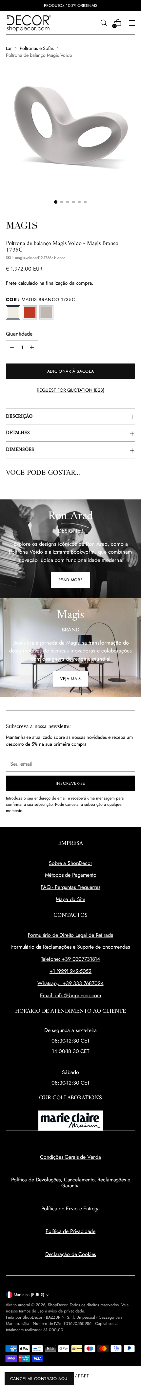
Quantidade (19, 334)
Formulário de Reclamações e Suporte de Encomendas (70, 947)
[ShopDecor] (29, 23)
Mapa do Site (70, 899)
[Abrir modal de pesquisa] (103, 23)
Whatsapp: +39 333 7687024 (70, 983)
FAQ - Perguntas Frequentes (70, 887)
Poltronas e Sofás (37, 48)
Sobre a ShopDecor (70, 863)
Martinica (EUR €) (29, 1295)
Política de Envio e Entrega (70, 1208)
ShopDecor (57, 1305)
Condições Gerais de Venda (70, 1157)
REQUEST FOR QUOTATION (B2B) (70, 390)
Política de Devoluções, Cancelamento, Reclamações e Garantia (70, 1182)
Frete (11, 283)
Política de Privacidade (70, 1231)
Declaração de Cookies (70, 1254)
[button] (55, 202)
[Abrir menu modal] (131, 23)
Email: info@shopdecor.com (70, 995)
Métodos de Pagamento (70, 875)
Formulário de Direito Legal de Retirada (70, 935)
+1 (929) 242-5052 (70, 971)
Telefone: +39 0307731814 (70, 959)
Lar (9, 48)
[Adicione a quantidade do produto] (32, 347)
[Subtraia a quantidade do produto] (12, 347)
